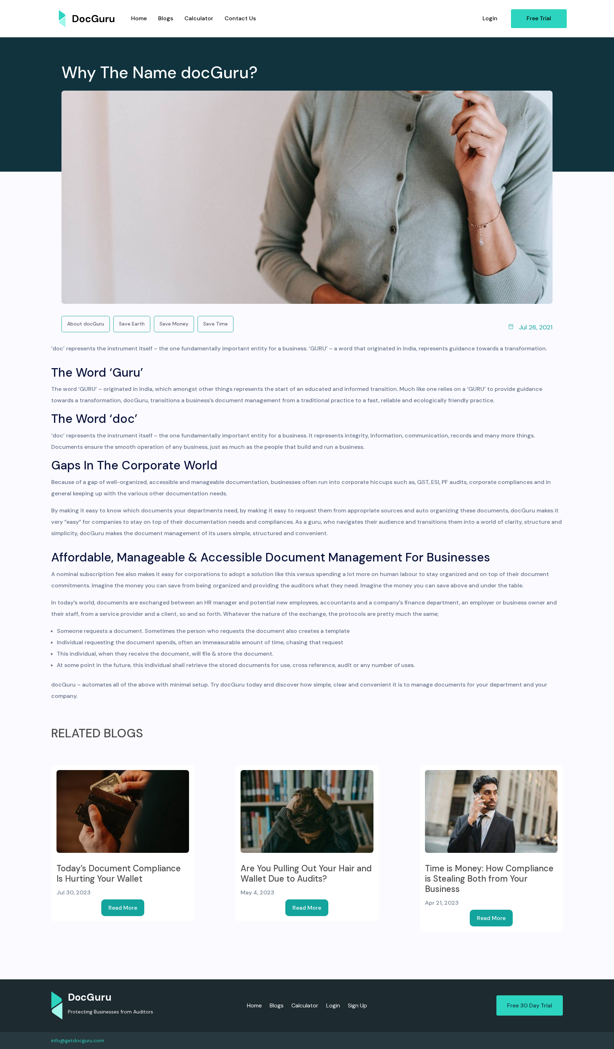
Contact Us (240, 18)
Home (139, 18)
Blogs (165, 18)
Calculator (198, 18)
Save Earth (132, 324)
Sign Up (357, 1006)
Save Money (174, 324)
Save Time (215, 324)
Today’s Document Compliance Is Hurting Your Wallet (118, 873)
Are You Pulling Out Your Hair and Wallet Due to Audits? (306, 873)
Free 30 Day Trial (529, 1005)
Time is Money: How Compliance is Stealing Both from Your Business (489, 878)
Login (490, 18)
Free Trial (539, 18)
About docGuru (85, 324)
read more (122, 907)
